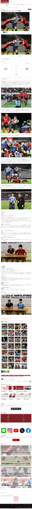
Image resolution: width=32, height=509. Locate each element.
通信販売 (22, 4)
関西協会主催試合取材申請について (16, 408)
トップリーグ (3, 375)
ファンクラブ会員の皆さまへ (20, 376)
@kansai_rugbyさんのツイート (4, 492)
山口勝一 (10, 376)
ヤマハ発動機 (3, 376)
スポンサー (25, 4)
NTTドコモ (7, 376)
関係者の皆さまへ (16, 375)
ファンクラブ (29, 4)
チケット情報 (13, 4)
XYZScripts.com (19, 508)
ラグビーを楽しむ (18, 4)
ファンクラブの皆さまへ (21, 375)
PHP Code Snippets (13, 508)
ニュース (10, 4)
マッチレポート (11, 375)
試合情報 (29, 375)
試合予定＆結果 (7, 5)
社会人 (26, 375)
